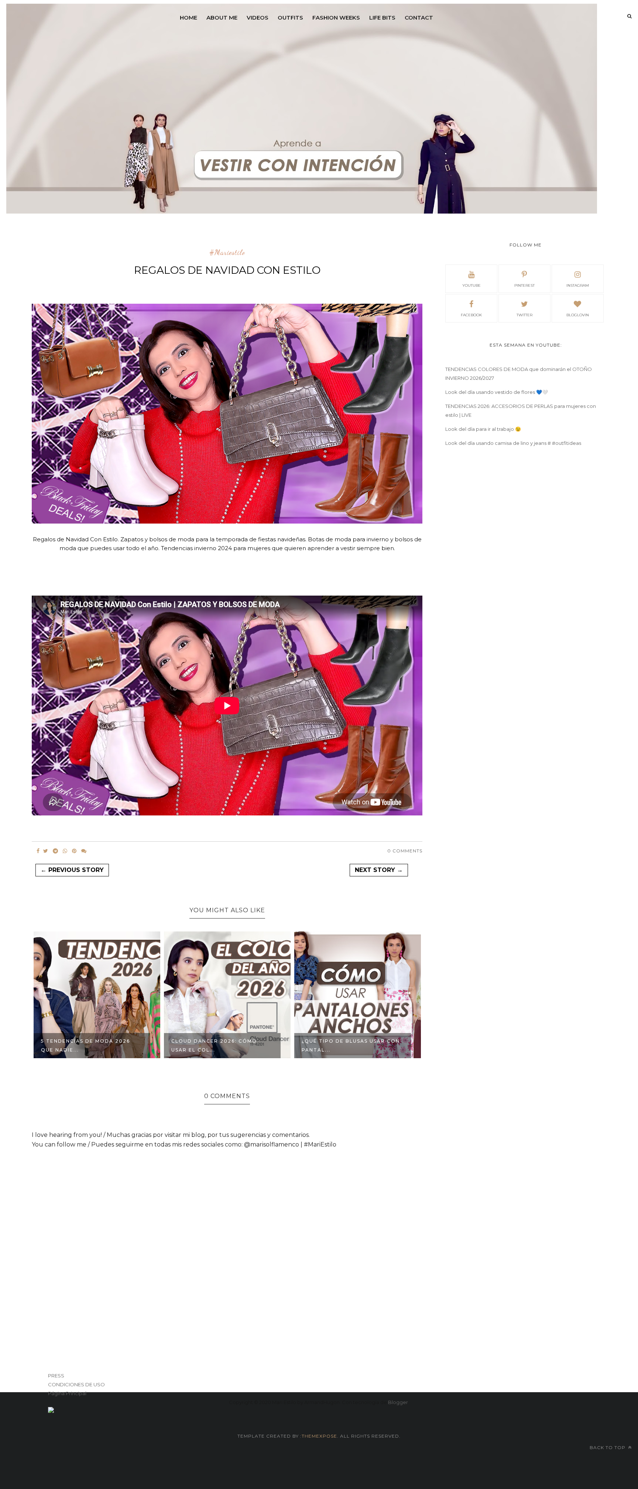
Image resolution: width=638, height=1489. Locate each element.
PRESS (56, 1376)
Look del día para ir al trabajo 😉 (483, 429)
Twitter (524, 315)
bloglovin (577, 315)
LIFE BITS (382, 17)
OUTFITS (290, 17)
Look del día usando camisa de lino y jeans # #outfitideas (513, 443)
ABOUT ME (221, 17)
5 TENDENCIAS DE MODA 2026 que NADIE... (85, 1045)
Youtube (471, 285)
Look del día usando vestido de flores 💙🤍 (496, 392)
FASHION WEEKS (336, 17)
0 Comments (404, 850)
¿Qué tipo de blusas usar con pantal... (351, 1045)
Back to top (608, 1447)
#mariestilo (227, 252)
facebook (471, 315)
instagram (577, 285)
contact (419, 17)
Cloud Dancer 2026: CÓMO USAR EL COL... (214, 1045)
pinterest (524, 285)
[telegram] (55, 850)
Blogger (398, 1402)
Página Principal (67, 1393)
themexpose (319, 1436)
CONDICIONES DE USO (76, 1384)
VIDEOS (257, 17)
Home (188, 17)
